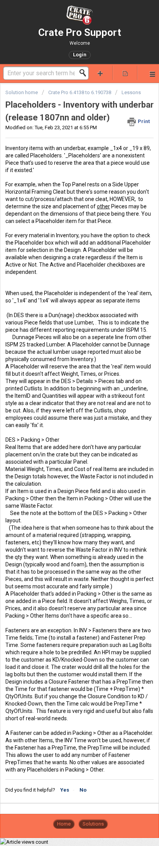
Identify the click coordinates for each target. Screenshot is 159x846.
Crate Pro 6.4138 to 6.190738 (79, 92)
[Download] (65, 426)
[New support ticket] (100, 73)
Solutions (93, 824)
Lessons (131, 92)
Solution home (22, 92)
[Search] (85, 73)
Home (64, 824)
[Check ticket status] (125, 73)
